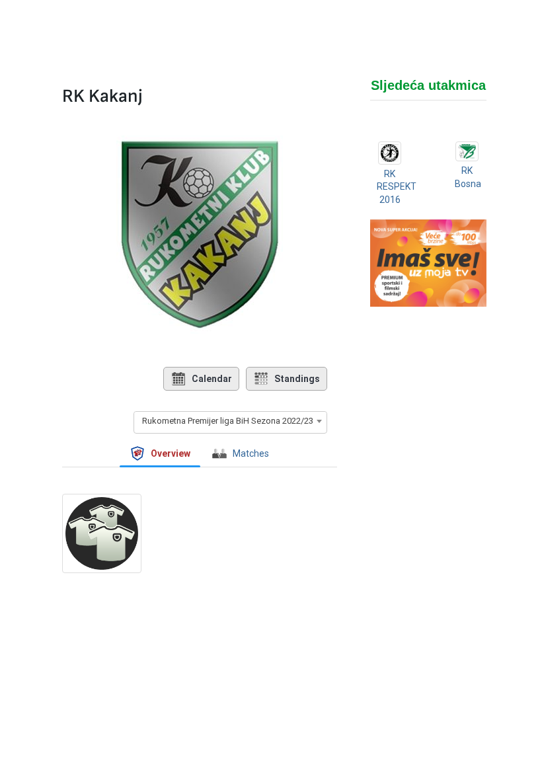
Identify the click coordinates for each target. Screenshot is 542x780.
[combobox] (230, 421)
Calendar (212, 378)
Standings (297, 378)
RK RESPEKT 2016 (396, 187)
